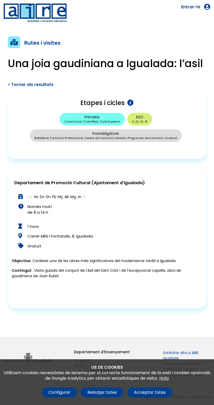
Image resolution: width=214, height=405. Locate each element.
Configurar (59, 392)
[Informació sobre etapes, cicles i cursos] (129, 103)
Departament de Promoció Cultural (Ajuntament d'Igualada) (79, 183)
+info (164, 378)
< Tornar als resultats (31, 85)
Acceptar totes (150, 392)
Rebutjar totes (102, 392)
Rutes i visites (42, 43)
